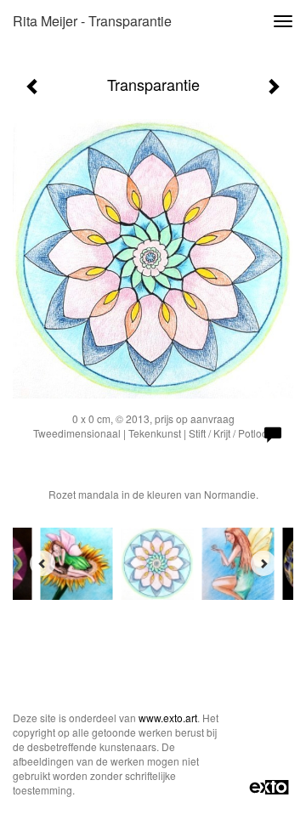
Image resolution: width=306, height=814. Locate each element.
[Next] (263, 563)
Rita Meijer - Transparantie (92, 21)
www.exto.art (168, 717)
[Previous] (42, 563)
